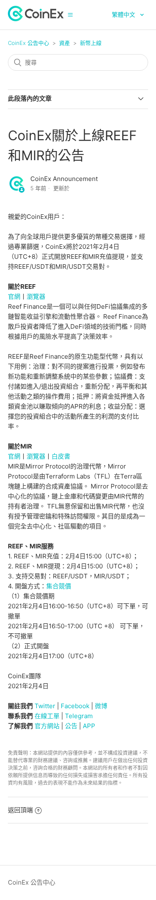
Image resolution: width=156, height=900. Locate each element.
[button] (70, 14)
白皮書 (61, 456)
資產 (64, 43)
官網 (14, 296)
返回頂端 (20, 810)
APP (89, 726)
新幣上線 (91, 43)
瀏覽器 (36, 296)
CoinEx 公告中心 (28, 43)
